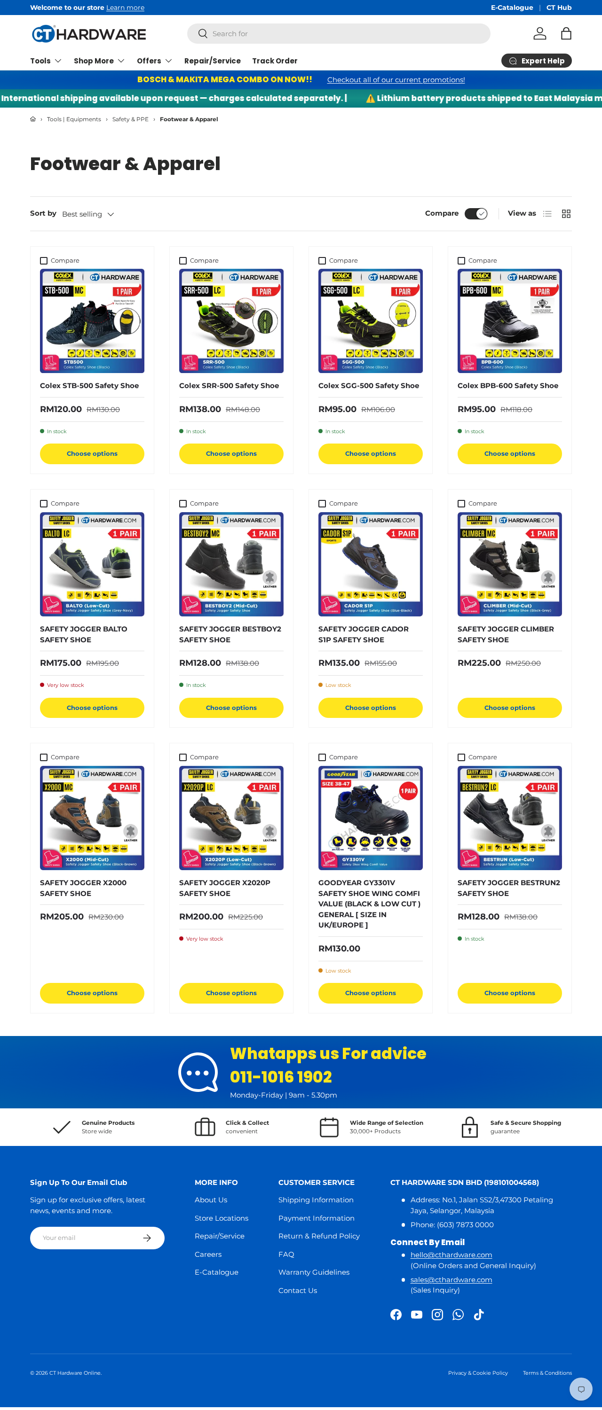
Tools (40, 61)
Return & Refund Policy (319, 1235)
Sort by (43, 213)
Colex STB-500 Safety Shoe (89, 385)
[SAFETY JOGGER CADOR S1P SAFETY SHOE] (370, 564)
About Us (211, 1199)
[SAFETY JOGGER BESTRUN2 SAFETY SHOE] (510, 818)
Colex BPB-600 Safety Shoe (508, 385)
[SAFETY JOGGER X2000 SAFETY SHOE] (92, 818)
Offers (149, 61)
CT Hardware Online (75, 1373)
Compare (442, 213)
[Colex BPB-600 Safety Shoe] (510, 321)
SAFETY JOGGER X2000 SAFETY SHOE (83, 888)
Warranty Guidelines (313, 1272)
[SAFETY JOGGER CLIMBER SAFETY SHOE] (510, 564)
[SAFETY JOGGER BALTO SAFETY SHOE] (92, 564)
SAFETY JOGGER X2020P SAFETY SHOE (224, 888)
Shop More (94, 61)
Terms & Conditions (547, 1373)
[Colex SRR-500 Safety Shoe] (231, 321)
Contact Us (297, 1290)
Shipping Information (316, 1199)
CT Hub (559, 7)
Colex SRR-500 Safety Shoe (229, 385)
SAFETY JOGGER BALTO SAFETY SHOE (83, 634)
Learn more (43, 7)
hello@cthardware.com (451, 1254)
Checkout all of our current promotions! (396, 79)
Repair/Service (212, 61)
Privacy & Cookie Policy (478, 1373)
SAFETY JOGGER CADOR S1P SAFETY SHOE (363, 634)
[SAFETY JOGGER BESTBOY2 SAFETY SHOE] (231, 564)
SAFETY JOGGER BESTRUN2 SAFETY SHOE (509, 888)
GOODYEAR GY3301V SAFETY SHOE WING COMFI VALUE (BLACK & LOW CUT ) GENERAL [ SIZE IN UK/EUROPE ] (369, 903)
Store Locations (221, 1218)
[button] (566, 33)
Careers (208, 1254)
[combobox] (339, 33)
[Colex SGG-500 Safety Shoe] (370, 321)
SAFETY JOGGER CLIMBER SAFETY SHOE (506, 634)
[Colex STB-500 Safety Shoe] (92, 321)
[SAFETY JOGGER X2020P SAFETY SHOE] (231, 818)
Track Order (275, 61)
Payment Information (316, 1218)
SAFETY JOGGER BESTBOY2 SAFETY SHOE (230, 634)
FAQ (286, 1254)
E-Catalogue (512, 7)
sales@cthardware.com (451, 1279)
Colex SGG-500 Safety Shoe (368, 385)
